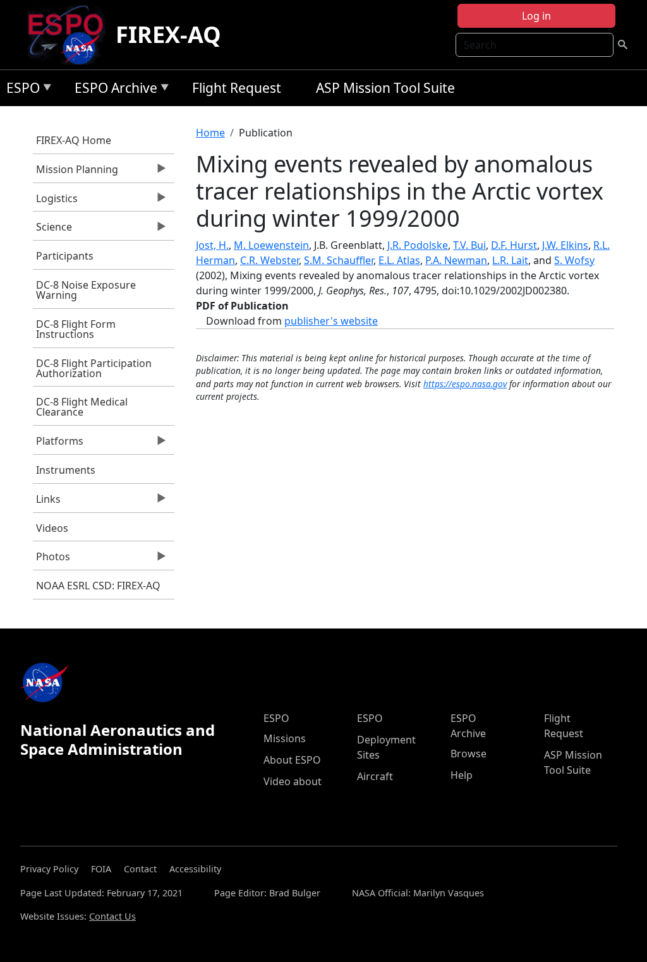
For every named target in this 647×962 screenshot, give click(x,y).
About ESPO (292, 760)
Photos (51, 560)
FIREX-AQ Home (73, 140)
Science (52, 230)
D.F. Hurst (514, 245)
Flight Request (236, 88)
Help (461, 775)
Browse (468, 754)
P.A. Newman (456, 260)
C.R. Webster (269, 260)
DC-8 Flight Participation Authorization (94, 368)
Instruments (65, 470)
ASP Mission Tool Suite (385, 88)
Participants (65, 256)
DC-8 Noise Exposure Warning (86, 290)
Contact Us (112, 916)
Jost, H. (212, 245)
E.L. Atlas (399, 260)
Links (47, 502)
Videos (52, 528)
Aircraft (375, 776)
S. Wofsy (574, 260)
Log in (536, 16)
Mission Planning (75, 172)
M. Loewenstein (271, 245)
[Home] (70, 34)
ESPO (20, 90)
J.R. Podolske (417, 245)
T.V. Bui (469, 245)
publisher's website (331, 321)
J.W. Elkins (565, 245)
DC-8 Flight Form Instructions (76, 329)
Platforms (58, 444)
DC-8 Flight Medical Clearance (82, 407)
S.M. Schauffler (338, 260)
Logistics (55, 201)
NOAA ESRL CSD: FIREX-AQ (98, 585)
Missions (284, 738)
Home (210, 133)
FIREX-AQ (168, 34)
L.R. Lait (510, 260)
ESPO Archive (112, 90)
